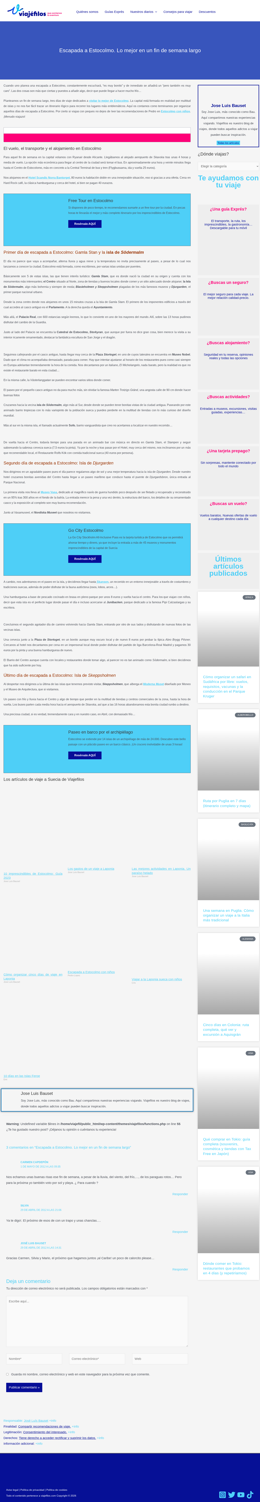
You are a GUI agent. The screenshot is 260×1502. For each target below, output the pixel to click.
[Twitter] (231, 1494)
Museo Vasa (49, 492)
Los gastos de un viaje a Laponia (91, 869)
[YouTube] (241, 1494)
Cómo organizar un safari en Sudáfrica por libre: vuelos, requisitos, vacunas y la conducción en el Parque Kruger (227, 686)
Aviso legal (12, 1489)
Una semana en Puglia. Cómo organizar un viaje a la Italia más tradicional (228, 915)
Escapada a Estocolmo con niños (91, 972)
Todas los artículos (228, 142)
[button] (155, 11)
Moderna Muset (153, 684)
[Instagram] (222, 1494)
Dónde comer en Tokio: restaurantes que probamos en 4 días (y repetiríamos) (226, 1268)
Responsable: (26, 1420)
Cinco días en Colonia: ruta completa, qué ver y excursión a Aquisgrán (226, 1029)
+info (52, 1420)
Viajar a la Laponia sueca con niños (157, 979)
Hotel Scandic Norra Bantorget (49, 177)
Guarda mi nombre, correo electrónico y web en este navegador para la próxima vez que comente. (80, 1374)
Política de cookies (56, 1489)
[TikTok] (250, 1494)
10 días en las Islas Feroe (22, 1076)
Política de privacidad (32, 1489)
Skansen (102, 581)
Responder (180, 1194)
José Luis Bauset (33, 1243)
